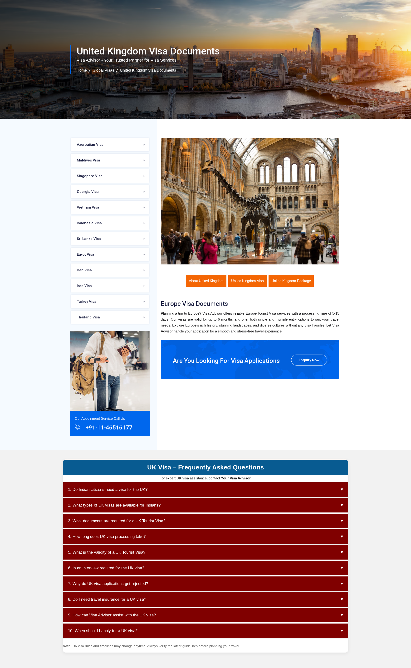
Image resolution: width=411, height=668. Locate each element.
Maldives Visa (88, 160)
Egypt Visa (85, 254)
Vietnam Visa (88, 207)
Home (82, 70)
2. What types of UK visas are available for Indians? (206, 505)
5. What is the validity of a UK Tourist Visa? (206, 552)
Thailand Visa (88, 317)
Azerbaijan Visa (90, 144)
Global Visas (103, 70)
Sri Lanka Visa (89, 239)
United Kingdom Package (291, 281)
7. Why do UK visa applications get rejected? (206, 583)
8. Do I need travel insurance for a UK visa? (206, 599)
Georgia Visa (88, 192)
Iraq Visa (84, 286)
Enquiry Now (309, 360)
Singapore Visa (90, 176)
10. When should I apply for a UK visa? (206, 631)
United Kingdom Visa (247, 281)
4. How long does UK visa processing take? (206, 536)
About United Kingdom (206, 281)
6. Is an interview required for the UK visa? (206, 568)
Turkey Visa (86, 301)
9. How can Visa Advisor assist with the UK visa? (206, 615)
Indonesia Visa (89, 223)
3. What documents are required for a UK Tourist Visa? (206, 521)
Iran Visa (84, 270)
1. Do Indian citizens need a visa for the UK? (206, 489)
